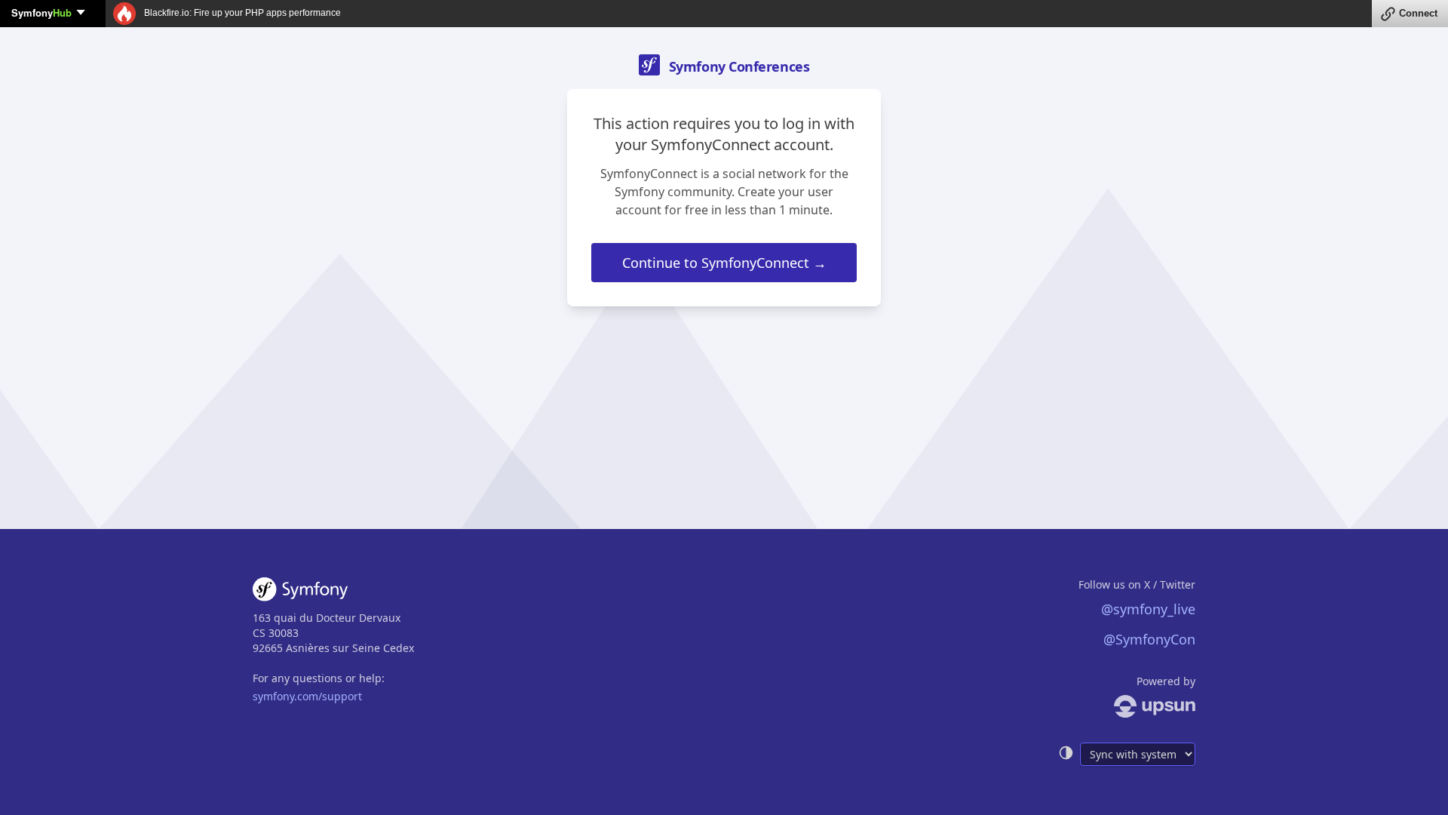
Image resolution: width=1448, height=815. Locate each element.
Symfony (41, 12)
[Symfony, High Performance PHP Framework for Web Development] (300, 592)
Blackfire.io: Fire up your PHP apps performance (241, 13)
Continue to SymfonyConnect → (724, 263)
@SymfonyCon (1149, 639)
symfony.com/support (307, 696)
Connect (1418, 13)
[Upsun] (1126, 706)
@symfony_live (1148, 609)
